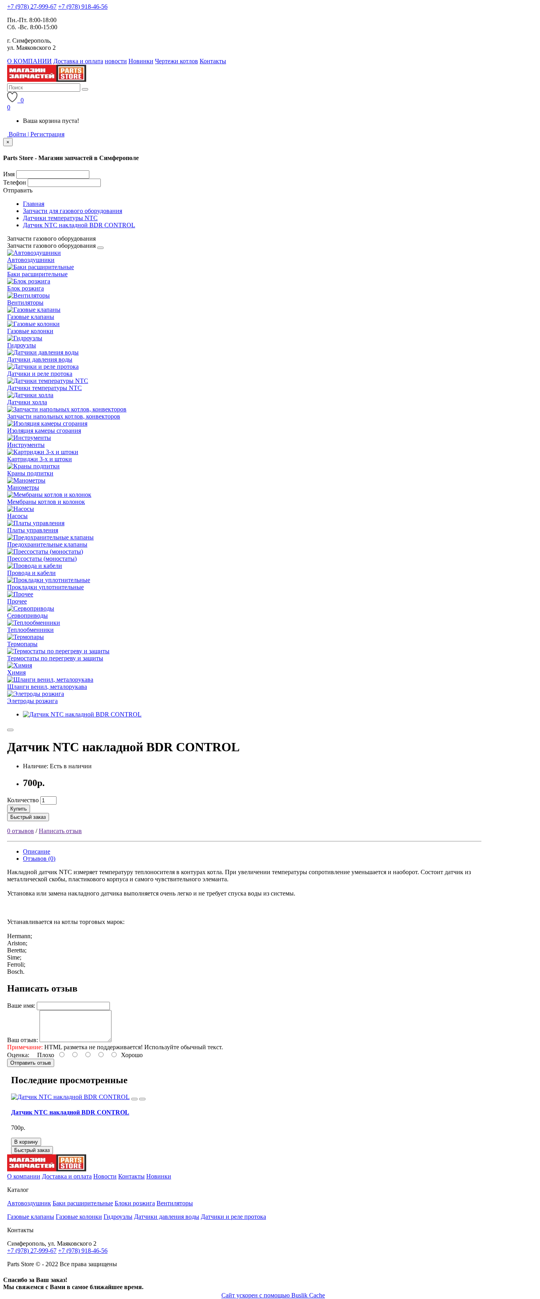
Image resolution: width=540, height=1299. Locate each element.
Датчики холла (27, 402)
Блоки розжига (135, 1203)
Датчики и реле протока (39, 373)
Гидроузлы (21, 345)
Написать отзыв (60, 831)
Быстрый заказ (28, 817)
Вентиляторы (25, 302)
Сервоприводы (27, 615)
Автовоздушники (31, 259)
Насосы (17, 516)
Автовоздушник (29, 1203)
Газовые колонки (30, 331)
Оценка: (18, 1055)
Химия (16, 672)
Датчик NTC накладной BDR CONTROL (79, 225)
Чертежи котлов (176, 61)
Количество (23, 800)
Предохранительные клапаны (47, 544)
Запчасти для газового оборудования (72, 210)
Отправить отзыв (30, 1063)
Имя (9, 174)
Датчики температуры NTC (60, 218)
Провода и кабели (31, 572)
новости (116, 61)
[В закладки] (10, 730)
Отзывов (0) (39, 858)
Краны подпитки (30, 473)
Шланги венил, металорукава (47, 686)
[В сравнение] (142, 1099)
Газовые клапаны (30, 316)
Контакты (213, 61)
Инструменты (26, 444)
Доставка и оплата (78, 61)
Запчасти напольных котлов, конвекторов (63, 416)
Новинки (140, 61)
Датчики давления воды (39, 359)
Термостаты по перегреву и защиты (55, 658)
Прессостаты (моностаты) (42, 558)
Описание (36, 851)
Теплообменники (30, 629)
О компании (23, 1176)
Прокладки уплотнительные (45, 587)
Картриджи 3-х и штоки (39, 459)
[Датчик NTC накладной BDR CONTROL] (82, 714)
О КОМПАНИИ (29, 61)
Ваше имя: (21, 1005)
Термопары (22, 644)
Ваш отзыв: (22, 1040)
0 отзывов (20, 831)
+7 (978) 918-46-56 (83, 6)
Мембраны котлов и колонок (46, 501)
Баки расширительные (37, 274)
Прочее (17, 601)
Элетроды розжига (32, 701)
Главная (33, 203)
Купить (18, 809)
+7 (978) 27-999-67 (32, 6)
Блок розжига (25, 288)
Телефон (14, 182)
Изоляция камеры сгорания (44, 430)
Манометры (23, 487)
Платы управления (32, 530)
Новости (105, 1176)
